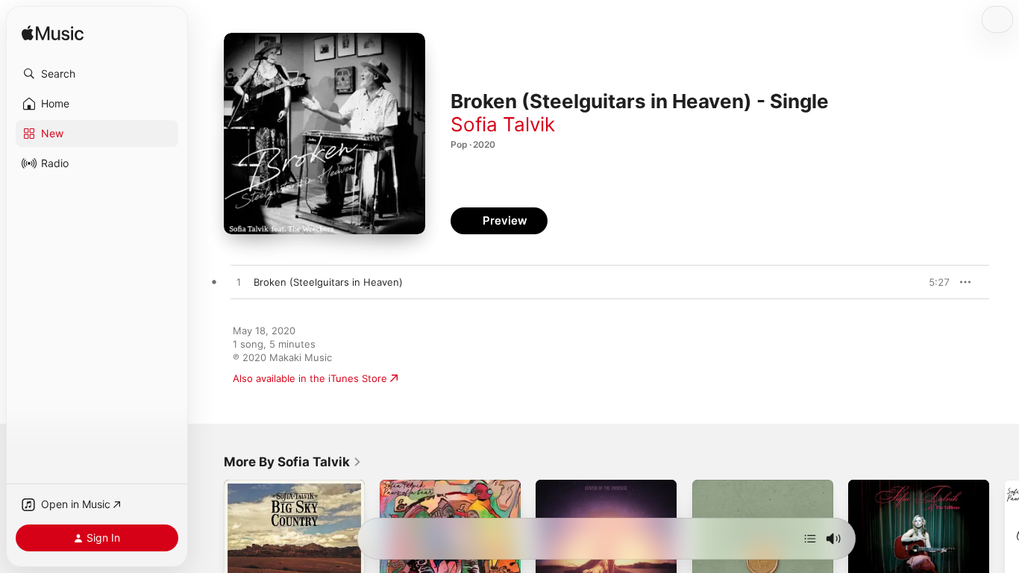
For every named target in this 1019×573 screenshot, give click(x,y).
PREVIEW (933, 282)
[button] (97, 74)
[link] (293, 462)
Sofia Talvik (503, 124)
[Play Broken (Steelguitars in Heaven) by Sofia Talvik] (239, 282)
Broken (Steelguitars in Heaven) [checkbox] (328, 282)
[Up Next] (810, 538)
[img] (53, 34)
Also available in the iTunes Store (310, 378)
